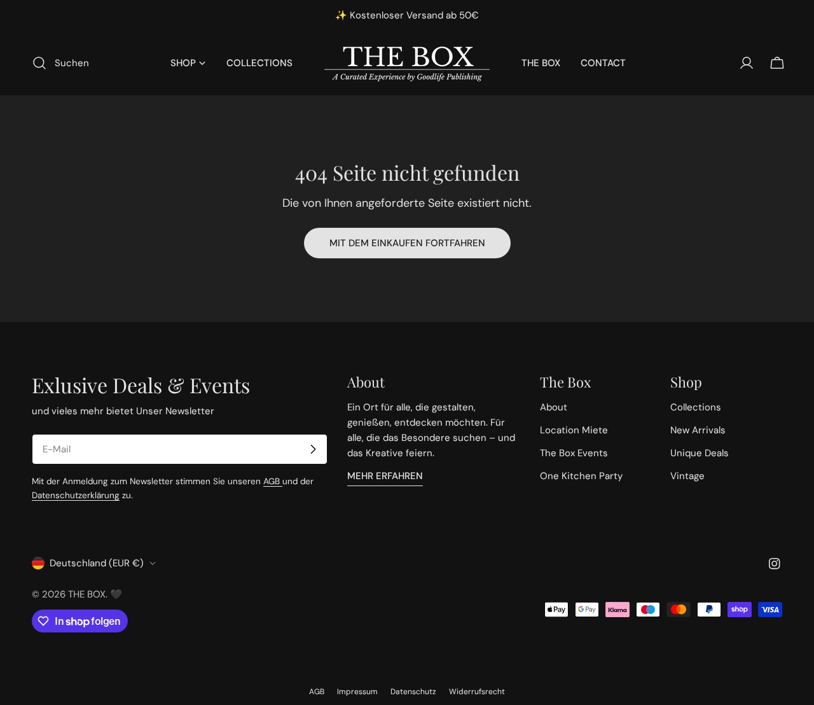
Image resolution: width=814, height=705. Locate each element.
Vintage (687, 476)
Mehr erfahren (385, 476)
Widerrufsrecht (477, 692)
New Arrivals (698, 430)
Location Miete (574, 430)
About (553, 407)
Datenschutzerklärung (76, 495)
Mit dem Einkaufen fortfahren (407, 243)
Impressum (357, 692)
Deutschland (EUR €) (97, 563)
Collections (695, 407)
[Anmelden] (313, 449)
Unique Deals (699, 453)
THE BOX (87, 594)
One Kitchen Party (581, 476)
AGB (272, 481)
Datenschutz (413, 692)
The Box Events (574, 453)
